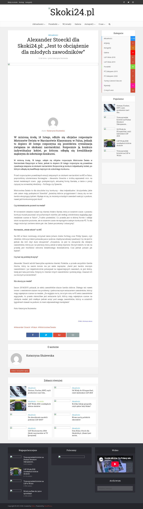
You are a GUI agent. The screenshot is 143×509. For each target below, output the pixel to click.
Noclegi (21, 2)
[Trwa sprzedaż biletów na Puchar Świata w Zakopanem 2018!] (110, 120)
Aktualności (37, 24)
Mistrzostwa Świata (47, 327)
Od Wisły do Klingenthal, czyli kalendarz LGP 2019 (82, 391)
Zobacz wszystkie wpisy (19, 371)
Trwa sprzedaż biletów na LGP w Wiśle (123, 153)
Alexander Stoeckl (22, 327)
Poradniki (52, 24)
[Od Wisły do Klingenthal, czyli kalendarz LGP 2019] (110, 131)
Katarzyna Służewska (60, 58)
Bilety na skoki (13, 2)
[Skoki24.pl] (71, 11)
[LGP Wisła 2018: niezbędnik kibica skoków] (110, 143)
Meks (33, 506)
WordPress (48, 506)
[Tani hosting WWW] (71, 459)
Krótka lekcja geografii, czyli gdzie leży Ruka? (82, 405)
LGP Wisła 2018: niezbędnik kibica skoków (39, 405)
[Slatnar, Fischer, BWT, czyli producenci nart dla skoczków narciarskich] (110, 108)
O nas (101, 24)
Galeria (78, 24)
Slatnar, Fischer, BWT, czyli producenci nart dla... (39, 391)
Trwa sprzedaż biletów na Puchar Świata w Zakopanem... (124, 120)
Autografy (28, 2)
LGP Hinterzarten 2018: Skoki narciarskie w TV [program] (38, 433)
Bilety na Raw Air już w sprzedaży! (33, 492)
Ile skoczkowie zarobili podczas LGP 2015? (38, 418)
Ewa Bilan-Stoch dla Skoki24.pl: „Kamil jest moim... (81, 433)
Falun (35, 327)
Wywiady (66, 24)
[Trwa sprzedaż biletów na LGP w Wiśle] (110, 153)
